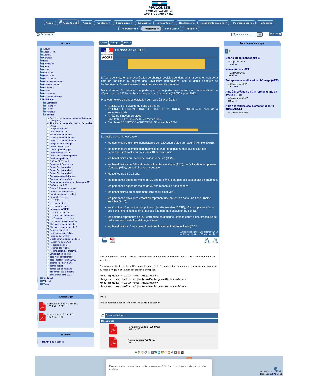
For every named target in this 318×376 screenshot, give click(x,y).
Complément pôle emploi (62, 143)
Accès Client (69, 23)
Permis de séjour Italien (61, 233)
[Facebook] (152, 353)
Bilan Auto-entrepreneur (61, 134)
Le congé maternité (59, 203)
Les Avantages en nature (62, 218)
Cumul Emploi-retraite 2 (61, 170)
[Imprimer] (104, 242)
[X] (182, 353)
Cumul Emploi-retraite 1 (61, 167)
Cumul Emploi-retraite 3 (61, 173)
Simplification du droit (60, 254)
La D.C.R (54, 200)
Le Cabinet (144, 23)
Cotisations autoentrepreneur (63, 155)
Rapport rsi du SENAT (60, 242)
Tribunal (191, 28)
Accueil (50, 23)
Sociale (127, 43)
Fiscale (50, 108)
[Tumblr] (175, 353)
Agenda (86, 23)
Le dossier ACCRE (59, 209)
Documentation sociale (61, 179)
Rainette (47, 90)
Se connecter (47, 34)
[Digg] (149, 353)
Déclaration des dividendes (63, 176)
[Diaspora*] (145, 353)
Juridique (51, 111)
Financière (51, 106)
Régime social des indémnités (64, 251)
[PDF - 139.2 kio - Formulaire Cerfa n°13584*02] (113, 334)
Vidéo (46, 284)
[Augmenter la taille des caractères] (207, 242)
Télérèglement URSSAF (61, 263)
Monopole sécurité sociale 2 (63, 227)
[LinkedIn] (159, 353)
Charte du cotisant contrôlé (63, 140)
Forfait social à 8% (59, 185)
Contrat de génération (60, 152)
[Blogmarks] (139, 353)
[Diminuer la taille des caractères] (215, 242)
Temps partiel (56, 266)
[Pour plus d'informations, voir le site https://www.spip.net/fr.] (277, 372)
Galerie (46, 69)
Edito (45, 60)
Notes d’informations (213, 23)
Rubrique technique (52, 96)
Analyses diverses (59, 128)
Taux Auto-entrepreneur (61, 257)
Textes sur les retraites (61, 269)
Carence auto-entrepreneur (62, 137)
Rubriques (151, 28)
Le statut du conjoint (59, 212)
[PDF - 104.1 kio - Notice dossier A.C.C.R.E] (113, 347)
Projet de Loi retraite (59, 236)
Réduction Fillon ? (58, 245)
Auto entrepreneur (58, 131)
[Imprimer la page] (172, 353)
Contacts (103, 23)
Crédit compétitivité (59, 158)
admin (234, 64)
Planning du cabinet (52, 341)
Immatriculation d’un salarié (63, 194)
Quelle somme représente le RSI (65, 239)
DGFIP (235, 86)
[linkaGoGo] (155, 353)
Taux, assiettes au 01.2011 (63, 260)
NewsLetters (164, 23)
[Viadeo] (179, 353)
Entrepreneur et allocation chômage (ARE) (70, 182)
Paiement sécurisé (243, 23)
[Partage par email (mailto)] (135, 353)
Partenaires (265, 23)
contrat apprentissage (60, 149)
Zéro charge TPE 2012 (61, 274)
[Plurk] (169, 353)
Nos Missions (187, 23)
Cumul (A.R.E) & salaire (61, 164)
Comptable (52, 103)
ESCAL (272, 374)
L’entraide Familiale (59, 197)
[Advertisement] (166, 65)
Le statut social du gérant (62, 215)
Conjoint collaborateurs (61, 146)
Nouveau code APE (59, 230)
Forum (46, 66)
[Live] (162, 353)
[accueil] (159, 14)
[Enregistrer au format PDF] (112, 242)
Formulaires (124, 23)
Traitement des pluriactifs (62, 271)
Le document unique (59, 206)
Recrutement (130, 28)
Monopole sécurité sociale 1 (63, 224)
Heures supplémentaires (61, 191)
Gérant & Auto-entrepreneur (63, 188)
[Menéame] (165, 353)
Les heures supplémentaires (63, 221)
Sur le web (171, 28)
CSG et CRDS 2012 (59, 161)
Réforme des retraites (60, 248)
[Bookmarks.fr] (142, 353)
